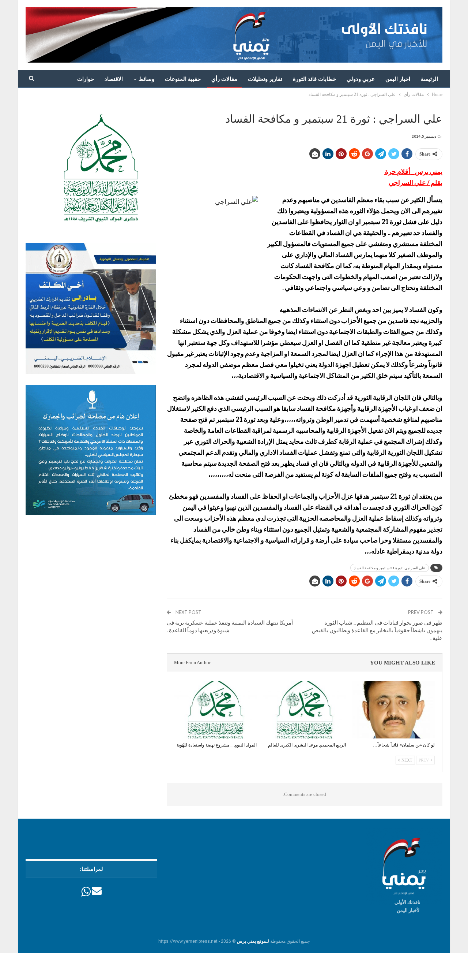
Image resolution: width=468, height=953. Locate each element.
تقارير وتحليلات (265, 79)
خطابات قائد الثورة (314, 79)
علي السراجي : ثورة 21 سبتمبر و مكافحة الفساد (389, 568)
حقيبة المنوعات (183, 79)
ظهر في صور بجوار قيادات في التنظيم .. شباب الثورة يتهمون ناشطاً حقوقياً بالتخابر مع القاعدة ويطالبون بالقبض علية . (377, 630)
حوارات (85, 79)
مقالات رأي (224, 79)
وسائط (146, 79)
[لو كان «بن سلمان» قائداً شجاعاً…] (393, 710)
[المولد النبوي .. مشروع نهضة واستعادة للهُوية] (215, 710)
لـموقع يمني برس (253, 941)
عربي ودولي (361, 79)
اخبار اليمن (397, 79)
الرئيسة (429, 79)
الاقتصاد (114, 79)
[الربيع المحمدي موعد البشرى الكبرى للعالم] (304, 710)
